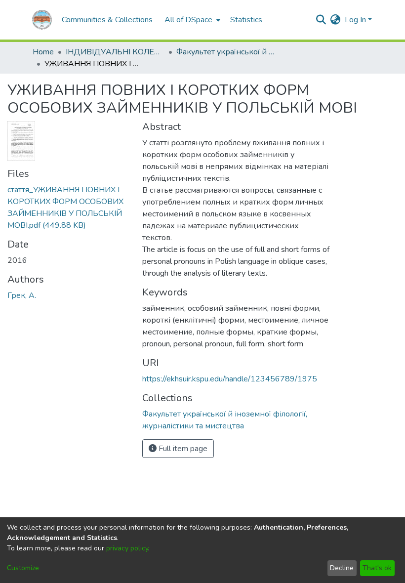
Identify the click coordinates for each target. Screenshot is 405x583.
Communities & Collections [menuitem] (107, 19)
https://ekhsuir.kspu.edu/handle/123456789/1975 (229, 379)
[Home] (42, 20)
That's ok (377, 568)
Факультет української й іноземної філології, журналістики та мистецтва (225, 51)
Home (43, 51)
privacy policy (127, 548)
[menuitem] (191, 20)
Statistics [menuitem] (246, 19)
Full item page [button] (182, 448)
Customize (23, 568)
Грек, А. (21, 295)
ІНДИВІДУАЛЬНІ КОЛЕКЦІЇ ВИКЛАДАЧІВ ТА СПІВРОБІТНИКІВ (115, 51)
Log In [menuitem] (355, 19)
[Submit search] (321, 20)
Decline (342, 568)
